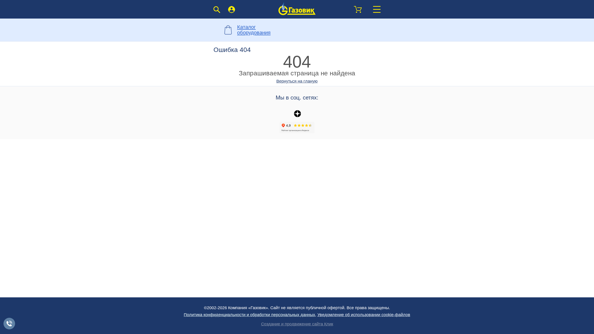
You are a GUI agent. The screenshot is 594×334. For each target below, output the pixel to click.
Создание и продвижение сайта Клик (297, 324)
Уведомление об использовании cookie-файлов (363, 314)
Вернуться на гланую (297, 81)
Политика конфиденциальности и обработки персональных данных (249, 314)
